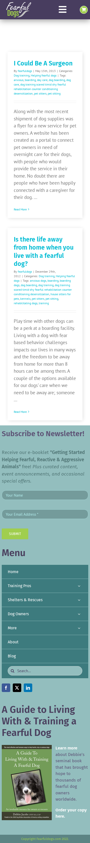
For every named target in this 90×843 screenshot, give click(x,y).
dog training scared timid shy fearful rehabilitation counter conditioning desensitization (40, 89)
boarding (30, 80)
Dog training (22, 75)
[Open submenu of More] (79, 628)
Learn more (66, 748)
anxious (19, 80)
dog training (46, 285)
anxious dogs (38, 280)
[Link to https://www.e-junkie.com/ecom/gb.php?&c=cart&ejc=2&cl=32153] (84, 10)
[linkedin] (28, 687)
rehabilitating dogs (26, 303)
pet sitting (54, 93)
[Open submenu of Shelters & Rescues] (79, 600)
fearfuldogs (25, 71)
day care (42, 80)
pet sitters (40, 93)
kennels (25, 298)
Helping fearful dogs (43, 75)
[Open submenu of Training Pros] (79, 586)
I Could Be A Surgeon (43, 63)
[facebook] (6, 687)
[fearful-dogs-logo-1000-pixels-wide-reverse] (19, 4)
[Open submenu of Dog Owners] (79, 614)
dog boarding (57, 80)
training (44, 303)
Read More (20, 209)
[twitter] (17, 687)
